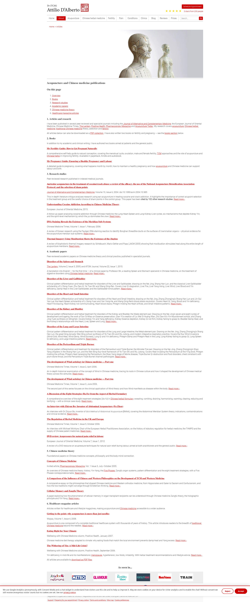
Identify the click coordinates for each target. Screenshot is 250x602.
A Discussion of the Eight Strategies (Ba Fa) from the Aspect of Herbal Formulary (87, 393)
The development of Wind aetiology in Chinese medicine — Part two (80, 379)
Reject (227, 591)
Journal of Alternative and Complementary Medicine (147, 124)
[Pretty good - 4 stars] (177, 11)
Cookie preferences (122, 600)
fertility (105, 128)
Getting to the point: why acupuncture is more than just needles (78, 513)
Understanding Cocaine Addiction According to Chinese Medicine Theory (83, 204)
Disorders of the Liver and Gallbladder (66, 278)
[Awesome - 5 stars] (180, 11)
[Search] (201, 18)
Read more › (179, 199)
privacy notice (70, 592)
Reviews (163, 18)
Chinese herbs (53, 156)
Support (50, 600)
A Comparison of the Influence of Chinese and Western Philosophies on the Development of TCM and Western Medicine (105, 478)
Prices (174, 18)
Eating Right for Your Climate (61, 530)
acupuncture (178, 126)
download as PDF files (81, 559)
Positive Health (98, 126)
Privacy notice (83, 600)
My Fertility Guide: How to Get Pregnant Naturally (72, 148)
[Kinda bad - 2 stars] (170, 11)
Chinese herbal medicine (93, 18)
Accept (241, 591)
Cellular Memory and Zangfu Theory (65, 490)
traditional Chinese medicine (69, 128)
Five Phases (109, 470)
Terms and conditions (98, 600)
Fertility (111, 18)
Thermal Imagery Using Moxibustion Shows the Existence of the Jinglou (82, 238)
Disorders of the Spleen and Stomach (65, 261)
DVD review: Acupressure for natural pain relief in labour (75, 436)
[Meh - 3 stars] (173, 11)
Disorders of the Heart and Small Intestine (68, 293)
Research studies (60, 102)
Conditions (133, 18)
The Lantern (84, 126)
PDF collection (96, 133)
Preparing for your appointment (66, 600)
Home (51, 18)
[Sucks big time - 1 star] (166, 11)
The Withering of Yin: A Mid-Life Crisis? (67, 545)
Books (55, 99)
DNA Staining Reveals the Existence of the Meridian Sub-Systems (79, 221)
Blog (153, 18)
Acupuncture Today (144, 126)
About (61, 18)
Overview (56, 95)
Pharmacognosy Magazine (118, 126)
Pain (121, 18)
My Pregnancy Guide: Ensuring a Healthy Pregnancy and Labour (79, 161)
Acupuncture (73, 18)
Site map (110, 600)
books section (171, 133)
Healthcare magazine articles (65, 113)
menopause (96, 555)
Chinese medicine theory (63, 109)
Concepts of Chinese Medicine (61, 461)
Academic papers (60, 106)
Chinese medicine (128, 508)
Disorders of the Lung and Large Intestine (68, 326)
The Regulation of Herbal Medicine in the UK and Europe (75, 419)
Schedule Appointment (192, 6)
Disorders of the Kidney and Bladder (65, 308)
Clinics (144, 18)
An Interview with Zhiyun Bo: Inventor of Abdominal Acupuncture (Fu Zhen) (85, 406)
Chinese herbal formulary (122, 399)
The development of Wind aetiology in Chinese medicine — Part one (80, 361)
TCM (159, 153)
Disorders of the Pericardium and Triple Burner (70, 344)
